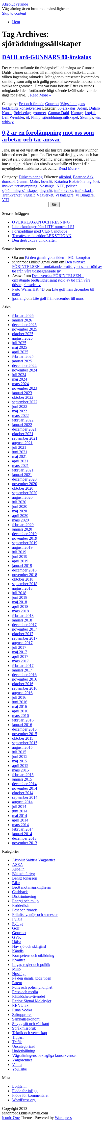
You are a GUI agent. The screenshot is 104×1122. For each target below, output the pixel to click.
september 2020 (24, 493)
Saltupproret (22, 1014)
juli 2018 (19, 593)
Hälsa (16, 942)
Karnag (77, 113)
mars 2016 (20, 715)
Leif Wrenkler (13, 117)
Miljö (16, 969)
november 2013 (24, 843)
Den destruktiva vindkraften (34, 240)
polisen (71, 186)
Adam (82, 108)
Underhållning (23, 1051)
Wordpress (63, 1117)
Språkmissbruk (24, 1028)
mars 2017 (20, 661)
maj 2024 (19, 379)
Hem (16, 22)
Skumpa (86, 117)
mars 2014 (20, 824)
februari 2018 (23, 615)
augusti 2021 (22, 443)
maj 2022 (19, 411)
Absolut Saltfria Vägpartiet (33, 860)
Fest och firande (31, 104)
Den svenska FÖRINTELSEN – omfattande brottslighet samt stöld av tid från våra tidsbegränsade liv (57, 266)
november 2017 (24, 629)
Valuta (17, 1064)
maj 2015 (19, 761)
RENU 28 (20, 1005)
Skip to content (14, 13)
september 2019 (24, 543)
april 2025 (20, 352)
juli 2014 (19, 806)
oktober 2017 (22, 634)
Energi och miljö (25, 901)
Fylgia (17, 919)
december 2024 (24, 365)
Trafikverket (11, 195)
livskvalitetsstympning (19, 186)
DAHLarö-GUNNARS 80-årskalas (46, 57)
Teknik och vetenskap (29, 1033)
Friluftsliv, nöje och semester (35, 914)
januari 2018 (22, 620)
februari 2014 (23, 829)
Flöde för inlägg (25, 1091)
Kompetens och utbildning (33, 955)
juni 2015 (19, 756)
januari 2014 (22, 834)
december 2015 (24, 729)
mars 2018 (20, 611)
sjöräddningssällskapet (60, 117)
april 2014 (20, 820)
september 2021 (24, 438)
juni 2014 (19, 811)
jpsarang (18, 298)
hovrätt (46, 181)
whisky (8, 122)
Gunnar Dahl (58, 113)
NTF (60, 186)
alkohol (65, 177)
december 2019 (24, 534)
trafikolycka (63, 190)
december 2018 (24, 570)
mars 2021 (20, 465)
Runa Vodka (22, 1010)
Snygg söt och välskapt (30, 1023)
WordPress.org (24, 1100)
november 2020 (24, 484)
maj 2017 (19, 652)
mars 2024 (20, 384)
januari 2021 (22, 474)
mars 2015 (20, 770)
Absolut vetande (15, 4)
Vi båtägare (64, 195)
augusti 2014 (22, 802)
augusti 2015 (22, 747)
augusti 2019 (22, 547)
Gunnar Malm (28, 181)
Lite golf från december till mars (58, 298)
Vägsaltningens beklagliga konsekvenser (44, 1055)
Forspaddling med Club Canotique (39, 231)
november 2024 (24, 370)
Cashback (20, 892)
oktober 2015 (22, 738)
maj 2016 (19, 706)
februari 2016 (23, 720)
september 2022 (24, 402)
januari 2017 (22, 670)
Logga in (19, 1086)
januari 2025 (22, 361)
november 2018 (24, 574)
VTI (5, 199)
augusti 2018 (22, 588)
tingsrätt (46, 190)
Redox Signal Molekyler (31, 1001)
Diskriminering (31, 177)
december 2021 (24, 429)
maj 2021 (19, 456)
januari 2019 (22, 565)
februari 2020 (23, 524)
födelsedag (22, 113)
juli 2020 (19, 502)
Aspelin (18, 869)
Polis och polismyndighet (32, 987)
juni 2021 (19, 452)
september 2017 (24, 638)
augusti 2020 (22, 497)
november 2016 (24, 679)
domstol (8, 181)
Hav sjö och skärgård (29, 946)
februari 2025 (23, 356)
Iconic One (11, 1117)
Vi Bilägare (84, 195)
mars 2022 (20, 415)
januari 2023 (22, 393)
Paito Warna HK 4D (28, 289)
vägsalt (29, 195)
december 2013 (24, 838)
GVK (16, 937)
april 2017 (20, 656)
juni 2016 (19, 702)
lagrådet (93, 181)
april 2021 (20, 461)
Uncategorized (23, 1046)
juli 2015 (19, 752)
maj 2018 (19, 602)
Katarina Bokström (69, 181)
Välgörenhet (22, 1060)
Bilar (16, 883)
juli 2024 (19, 374)
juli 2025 (19, 343)
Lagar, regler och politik (31, 964)
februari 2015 (23, 774)
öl (27, 117)
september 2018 (24, 584)
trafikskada (84, 190)
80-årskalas (66, 108)
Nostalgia (47, 186)
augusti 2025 (22, 338)
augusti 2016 (22, 693)
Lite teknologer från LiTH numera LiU (43, 227)
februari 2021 (23, 470)
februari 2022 (23, 420)
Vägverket (45, 195)
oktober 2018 (22, 579)
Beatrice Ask (83, 177)
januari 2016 (22, 724)
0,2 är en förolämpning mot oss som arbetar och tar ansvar (48, 136)
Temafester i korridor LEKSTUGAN (41, 236)
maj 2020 (19, 511)
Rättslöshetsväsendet (28, 996)
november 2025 (24, 329)
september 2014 (24, 797)
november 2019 (24, 538)
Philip (35, 117)
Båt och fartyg (23, 873)
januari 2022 (22, 424)
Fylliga (17, 923)
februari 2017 (23, 665)
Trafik (17, 1042)
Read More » (40, 95)
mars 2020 (20, 520)
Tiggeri (17, 1037)
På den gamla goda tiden (31, 978)
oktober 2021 (22, 434)
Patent (17, 983)
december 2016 (24, 674)
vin (97, 117)
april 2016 (20, 711)
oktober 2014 (22, 793)
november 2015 (24, 734)
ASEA (17, 864)
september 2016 (24, 688)
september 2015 (24, 743)
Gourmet (52, 104)
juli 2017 (19, 647)
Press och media (25, 992)
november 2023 (24, 388)
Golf (15, 928)
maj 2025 (19, 347)
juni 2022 (19, 406)
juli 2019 (19, 552)
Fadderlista (21, 905)
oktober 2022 (22, 397)
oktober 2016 (22, 684)
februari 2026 (23, 315)
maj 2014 (19, 815)
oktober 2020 (22, 488)
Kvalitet (18, 960)
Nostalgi (18, 973)
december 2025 (24, 324)
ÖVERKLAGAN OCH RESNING (41, 222)
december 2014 (24, 784)
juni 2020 (19, 506)
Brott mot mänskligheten (31, 887)
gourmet (39, 113)
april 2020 (20, 515)
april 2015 (20, 765)
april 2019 (20, 561)
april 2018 (20, 606)
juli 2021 (19, 447)
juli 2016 (19, 697)
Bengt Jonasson (24, 878)
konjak (90, 113)
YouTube (19, 1069)
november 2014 (24, 788)
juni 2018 (19, 597)
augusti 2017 (22, 643)
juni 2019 (19, 556)
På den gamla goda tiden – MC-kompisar (57, 257)
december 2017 (24, 624)
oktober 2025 (22, 334)
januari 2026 (22, 320)
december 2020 (24, 479)
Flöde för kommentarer (30, 1095)
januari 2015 (22, 779)
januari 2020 (22, 529)
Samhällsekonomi (26, 1019)
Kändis (17, 951)
